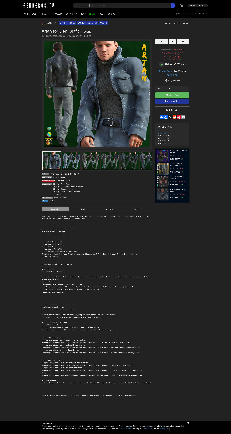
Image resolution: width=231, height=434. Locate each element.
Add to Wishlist (173, 101)
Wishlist (104, 23)
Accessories (57, 194)
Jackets (77, 192)
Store (73, 23)
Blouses (69, 184)
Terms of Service (125, 429)
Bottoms (64, 189)
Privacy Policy (165, 429)
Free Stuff (45, 14)
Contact (112, 14)
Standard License (60, 197)
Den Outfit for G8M (64, 181)
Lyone (87, 31)
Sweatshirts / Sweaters (74, 187)
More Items (109, 209)
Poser (101, 14)
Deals (92, 14)
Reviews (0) (137, 209)
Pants (70, 189)
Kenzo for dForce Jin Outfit (178, 152)
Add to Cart (173, 95)
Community (71, 14)
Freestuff (93, 23)
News (83, 14)
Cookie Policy (148, 429)
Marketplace (29, 14)
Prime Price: (166, 71)
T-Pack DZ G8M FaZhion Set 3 (176, 165)
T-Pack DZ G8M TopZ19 (176, 178)
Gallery (58, 14)
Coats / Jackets (66, 192)
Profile (63, 23)
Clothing (56, 184)
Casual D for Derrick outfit (178, 190)
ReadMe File (163, 133)
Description (55, 209)
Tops (62, 184)
